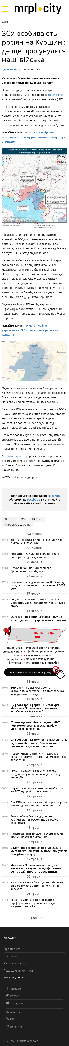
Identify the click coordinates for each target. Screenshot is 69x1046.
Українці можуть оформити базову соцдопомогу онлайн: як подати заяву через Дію (36, 774)
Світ (5, 22)
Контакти (10, 956)
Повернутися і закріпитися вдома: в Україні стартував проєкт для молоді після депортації (39, 757)
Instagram (16, 1003)
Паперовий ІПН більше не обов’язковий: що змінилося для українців (37, 835)
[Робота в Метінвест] (34, 652)
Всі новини (34, 918)
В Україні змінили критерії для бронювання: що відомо (31, 569)
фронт (9, 519)
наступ (37, 519)
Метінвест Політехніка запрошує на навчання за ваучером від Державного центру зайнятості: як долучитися (37, 868)
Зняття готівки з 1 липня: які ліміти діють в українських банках (38, 541)
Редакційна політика (18, 970)
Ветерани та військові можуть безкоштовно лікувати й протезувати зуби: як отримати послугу (39, 691)
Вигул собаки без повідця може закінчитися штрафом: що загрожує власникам (34, 819)
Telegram (54, 495)
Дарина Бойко (10, 69)
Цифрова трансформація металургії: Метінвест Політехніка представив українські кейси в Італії (35, 708)
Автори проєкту (15, 963)
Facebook (33, 499)
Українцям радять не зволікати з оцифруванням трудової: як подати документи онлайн (34, 903)
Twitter (14, 996)
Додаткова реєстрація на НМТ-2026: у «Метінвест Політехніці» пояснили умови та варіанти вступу (39, 851)
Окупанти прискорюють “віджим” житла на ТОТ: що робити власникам (37, 789)
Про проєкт (12, 949)
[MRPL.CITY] (38, 9)
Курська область (17, 524)
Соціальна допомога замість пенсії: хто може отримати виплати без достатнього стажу (38, 603)
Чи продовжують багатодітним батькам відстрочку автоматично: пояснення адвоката (37, 885)
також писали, (15, 456)
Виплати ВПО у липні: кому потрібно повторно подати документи (35, 555)
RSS (12, 1019)
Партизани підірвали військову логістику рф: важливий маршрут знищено (33, 137)
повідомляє (55, 95)
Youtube (15, 1012)
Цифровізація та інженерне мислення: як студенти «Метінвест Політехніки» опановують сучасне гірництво (39, 743)
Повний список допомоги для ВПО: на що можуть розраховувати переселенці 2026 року (38, 585)
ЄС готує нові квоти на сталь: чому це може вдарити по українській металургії (38, 618)
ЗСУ (23, 519)
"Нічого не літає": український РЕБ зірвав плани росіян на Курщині (30, 330)
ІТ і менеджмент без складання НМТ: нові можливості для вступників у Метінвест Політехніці (36, 725)
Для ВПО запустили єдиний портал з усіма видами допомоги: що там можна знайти (39, 804)
